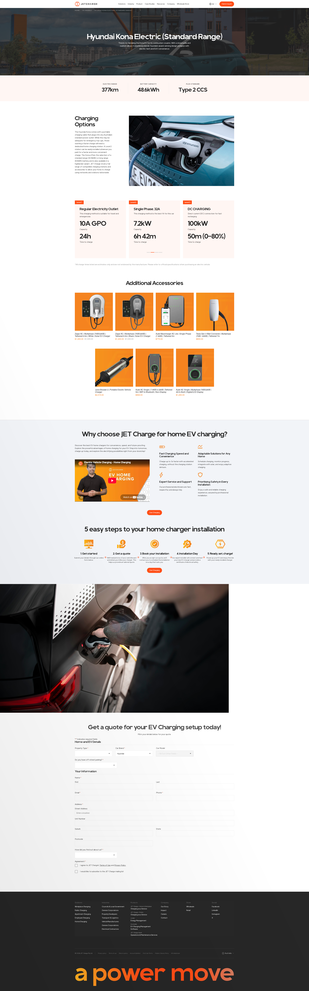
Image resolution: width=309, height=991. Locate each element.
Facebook (215, 907)
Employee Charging (82, 918)
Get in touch (227, 4)
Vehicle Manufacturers (110, 922)
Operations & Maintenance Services (144, 935)
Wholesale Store (183, 4)
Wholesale (190, 907)
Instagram (216, 914)
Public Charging (81, 910)
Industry (131, 4)
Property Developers (109, 914)
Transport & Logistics (110, 918)
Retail (188, 910)
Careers (164, 914)
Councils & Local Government (113, 907)
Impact (163, 910)
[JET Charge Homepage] (86, 4)
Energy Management (138, 921)
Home (77, 10)
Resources (161, 4)
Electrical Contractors (110, 929)
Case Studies (150, 4)
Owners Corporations (110, 910)
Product (139, 4)
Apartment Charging (83, 914)
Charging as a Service (139, 909)
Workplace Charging (82, 907)
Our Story (164, 907)
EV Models (87, 10)
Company (171, 4)
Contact (164, 918)
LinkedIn (215, 910)
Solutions (121, 4)
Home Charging (81, 922)
